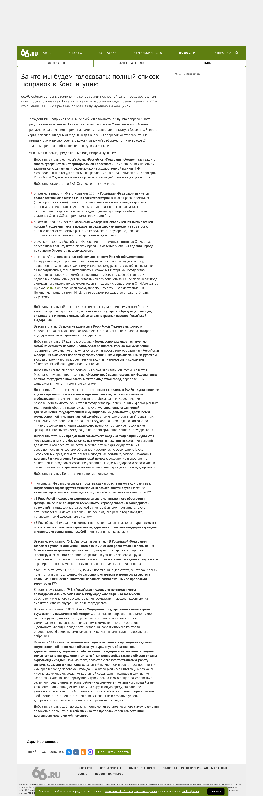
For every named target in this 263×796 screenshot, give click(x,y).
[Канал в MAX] (90, 752)
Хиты (207, 63)
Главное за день (55, 63)
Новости (187, 52)
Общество (222, 52)
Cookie (82, 773)
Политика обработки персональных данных (195, 768)
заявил (51, 288)
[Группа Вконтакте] (76, 752)
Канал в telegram (142, 768)
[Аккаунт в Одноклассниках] (83, 752)
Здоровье (108, 52)
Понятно (216, 791)
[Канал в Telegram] (69, 752)
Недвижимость (147, 52)
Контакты (85, 768)
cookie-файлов (190, 791)
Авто (47, 52)
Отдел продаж (110, 768)
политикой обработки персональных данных (131, 791)
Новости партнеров (109, 773)
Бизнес (75, 52)
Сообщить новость (113, 752)
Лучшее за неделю (131, 63)
